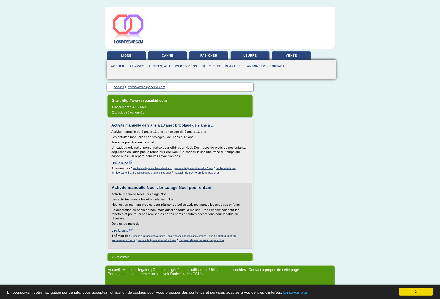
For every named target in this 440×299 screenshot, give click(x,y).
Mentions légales (136, 270)
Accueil (118, 66)
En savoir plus (295, 292)
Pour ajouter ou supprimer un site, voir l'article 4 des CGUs (155, 274)
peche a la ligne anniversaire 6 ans (152, 168)
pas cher (208, 55)
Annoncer (256, 66)
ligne (126, 55)
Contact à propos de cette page (273, 270)
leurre (250, 55)
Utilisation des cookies (227, 270)
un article (233, 66)
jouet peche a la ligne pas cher (154, 172)
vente (291, 55)
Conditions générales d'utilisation (180, 270)
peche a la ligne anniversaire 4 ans (157, 240)
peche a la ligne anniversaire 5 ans (193, 168)
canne (167, 55)
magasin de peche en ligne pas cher (196, 172)
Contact (277, 66)
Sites (157, 66)
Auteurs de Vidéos (180, 66)
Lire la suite (120, 163)
